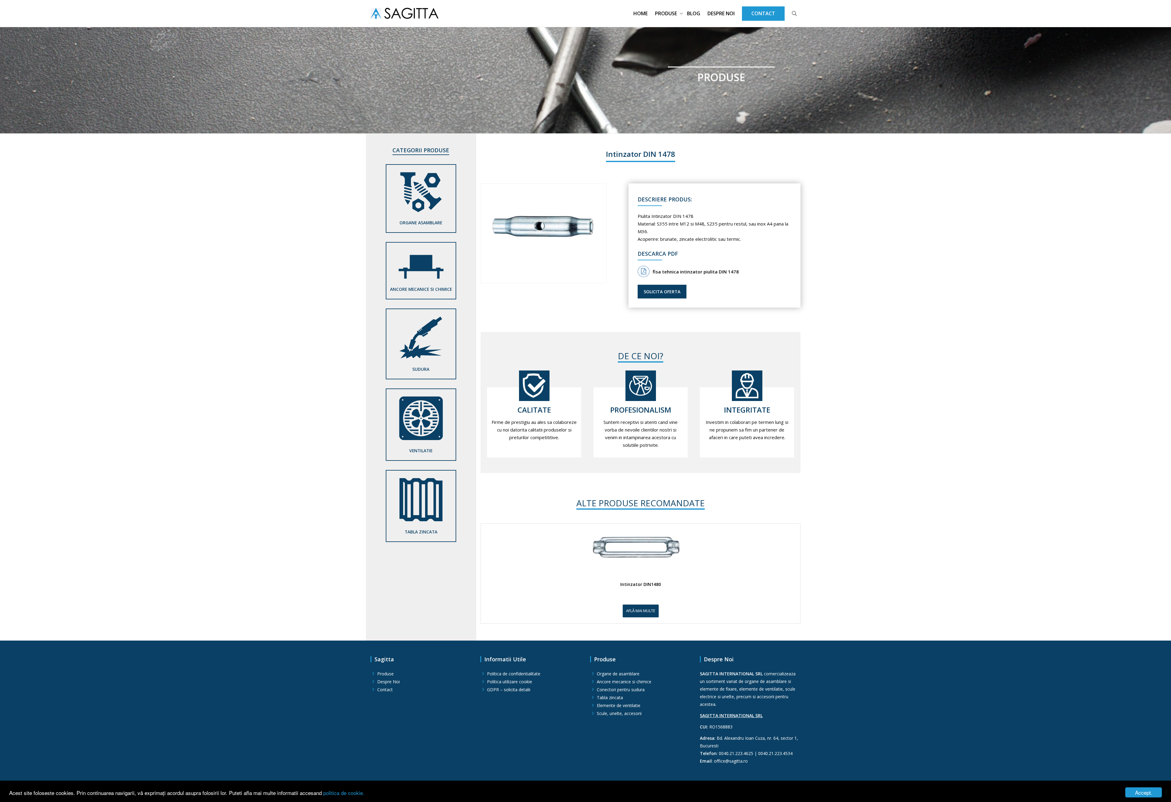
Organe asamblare (420, 223)
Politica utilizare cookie (509, 682)
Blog (693, 13)
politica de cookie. (343, 793)
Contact (385, 689)
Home (640, 13)
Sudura (420, 369)
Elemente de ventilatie (618, 705)
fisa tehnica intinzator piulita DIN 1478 (696, 272)
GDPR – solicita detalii (508, 689)
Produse (666, 13)
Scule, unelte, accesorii (619, 713)
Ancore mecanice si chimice (421, 289)
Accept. (1143, 792)
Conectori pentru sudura (621, 689)
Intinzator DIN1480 (640, 584)
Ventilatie (420, 450)
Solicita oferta (662, 291)
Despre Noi (721, 13)
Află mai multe (640, 610)
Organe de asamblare (618, 674)
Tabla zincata (421, 532)
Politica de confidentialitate (513, 674)
